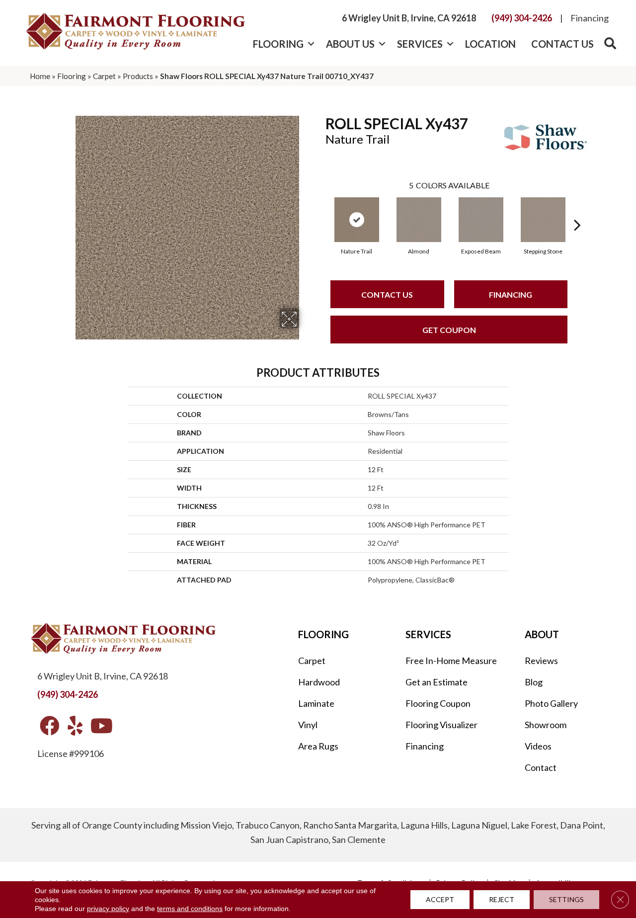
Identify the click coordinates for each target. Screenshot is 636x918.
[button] (311, 43)
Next (577, 210)
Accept (440, 899)
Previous (320, 210)
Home (40, 76)
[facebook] (50, 726)
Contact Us (562, 44)
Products (138, 76)
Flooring (278, 44)
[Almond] (419, 220)
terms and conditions (190, 909)
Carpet (104, 76)
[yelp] (75, 726)
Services (420, 44)
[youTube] (101, 726)
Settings (566, 899)
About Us (350, 44)
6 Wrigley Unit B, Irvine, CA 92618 (409, 17)
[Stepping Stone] (543, 220)
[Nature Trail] (357, 220)
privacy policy (108, 909)
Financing (589, 17)
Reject (501, 899)
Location (490, 44)
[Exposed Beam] (481, 220)
